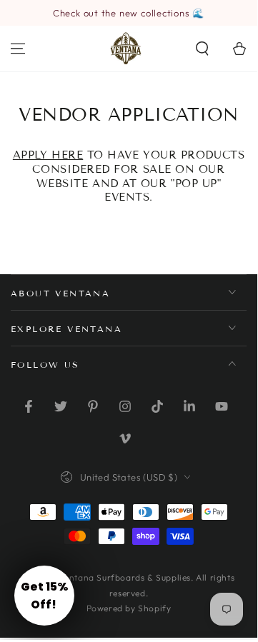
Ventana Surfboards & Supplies (125, 577)
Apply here (48, 155)
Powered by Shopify (129, 608)
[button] (202, 48)
